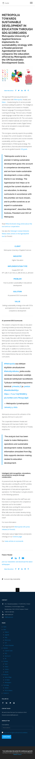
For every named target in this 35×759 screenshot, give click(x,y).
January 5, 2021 (10, 407)
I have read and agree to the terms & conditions (15, 732)
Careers (7, 669)
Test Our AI (7, 656)
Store (4, 629)
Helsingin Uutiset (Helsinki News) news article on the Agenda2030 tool (15, 233)
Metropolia (18, 99)
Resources (5, 674)
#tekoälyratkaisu (11, 371)
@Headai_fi (16, 386)
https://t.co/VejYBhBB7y (15, 394)
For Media (7, 680)
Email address (5, 724)
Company (5, 661)
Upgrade (7, 635)
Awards (6, 672)
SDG (6, 653)
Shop (6, 637)
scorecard (7, 579)
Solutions (5, 648)
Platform (7, 632)
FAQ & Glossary (8, 690)
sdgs (11, 579)
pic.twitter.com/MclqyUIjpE (16, 398)
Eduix (4, 102)
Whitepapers (8, 682)
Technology (6, 685)
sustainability (16, 579)
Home (4, 627)
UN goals (24, 149)
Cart (6, 643)
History (6, 666)
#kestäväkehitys (11, 390)
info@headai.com (9, 617)
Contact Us (6, 693)
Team (6, 664)
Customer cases (9, 651)
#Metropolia (9, 364)
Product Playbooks (9, 645)
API (5, 658)
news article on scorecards (14, 541)
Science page (17, 537)
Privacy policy (17, 754)
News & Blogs (8, 677)
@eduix (27, 386)
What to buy (8, 640)
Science (6, 688)
